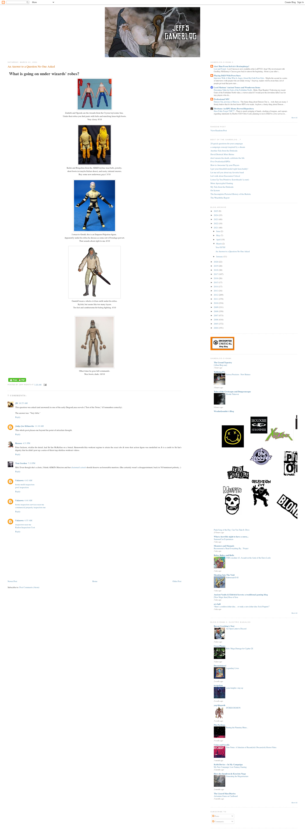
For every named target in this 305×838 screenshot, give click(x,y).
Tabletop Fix (219, 371)
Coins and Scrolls (221, 744)
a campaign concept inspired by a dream (227, 147)
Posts (216, 816)
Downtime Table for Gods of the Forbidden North (233, 90)
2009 (216, 307)
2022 (216, 223)
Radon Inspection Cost (25, 527)
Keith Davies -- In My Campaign (228, 764)
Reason (18, 443)
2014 (216, 286)
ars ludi (217, 603)
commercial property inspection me (30, 507)
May (218, 235)
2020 (216, 261)
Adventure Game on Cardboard (226, 796)
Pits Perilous (219, 724)
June (218, 231)
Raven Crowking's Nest (224, 625)
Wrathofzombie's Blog (224, 411)
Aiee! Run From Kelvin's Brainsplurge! (231, 66)
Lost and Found (220, 69)
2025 (216, 211)
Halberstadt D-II (232, 577)
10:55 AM (23, 403)
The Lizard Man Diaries (225, 793)
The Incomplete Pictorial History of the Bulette (230, 194)
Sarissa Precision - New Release (238, 374)
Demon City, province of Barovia (226, 101)
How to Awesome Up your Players (224, 165)
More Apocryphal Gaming (221, 183)
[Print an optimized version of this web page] (17, 382)
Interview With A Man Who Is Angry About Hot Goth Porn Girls (239, 78)
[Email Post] (44, 384)
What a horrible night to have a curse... (231, 536)
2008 (216, 311)
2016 (216, 278)
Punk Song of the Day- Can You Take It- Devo (231, 529)
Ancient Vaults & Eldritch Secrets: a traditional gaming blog (241, 594)
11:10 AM (39, 426)
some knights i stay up (234, 688)
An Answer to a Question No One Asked (31, 66)
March (219, 243)
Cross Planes (219, 645)
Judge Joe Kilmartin (24, 425)
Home (94, 581)
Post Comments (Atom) (29, 587)
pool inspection (22, 487)
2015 (216, 282)
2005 (216, 323)
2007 (216, 315)
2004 (216, 327)
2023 (216, 219)
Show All (294, 118)
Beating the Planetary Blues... (237, 727)
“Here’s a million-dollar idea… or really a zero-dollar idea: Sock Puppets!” (242, 606)
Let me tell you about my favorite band (227, 172)
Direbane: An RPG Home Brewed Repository (234, 108)
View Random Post (218, 130)
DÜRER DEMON (233, 707)
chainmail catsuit (78, 467)
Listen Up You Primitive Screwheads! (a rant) (229, 179)
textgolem (218, 685)
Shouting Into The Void (224, 574)
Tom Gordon (21, 463)
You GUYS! (220, 247)
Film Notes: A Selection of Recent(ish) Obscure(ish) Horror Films (251, 747)
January (219, 256)
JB (16, 403)
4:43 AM (28, 480)
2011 (216, 298)
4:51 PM (26, 443)
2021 (216, 227)
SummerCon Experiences (223, 539)
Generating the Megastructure (237, 776)
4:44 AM (28, 500)
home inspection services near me (29, 504)
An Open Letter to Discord (236, 628)
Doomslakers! (220, 665)
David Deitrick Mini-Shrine (222, 154)
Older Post (177, 581)
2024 (216, 215)
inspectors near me (23, 524)
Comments (219, 821)
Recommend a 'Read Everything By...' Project (231, 548)
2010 (216, 303)
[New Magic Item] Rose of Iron (226, 597)
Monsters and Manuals (224, 545)
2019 (216, 265)
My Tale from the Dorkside (222, 186)
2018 (216, 270)
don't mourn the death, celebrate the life (227, 158)
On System (215, 190)
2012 (216, 294)
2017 (216, 274)
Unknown (19, 480)
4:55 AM (28, 520)
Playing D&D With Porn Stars (227, 75)
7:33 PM (31, 463)
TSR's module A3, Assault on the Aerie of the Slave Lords (248, 557)
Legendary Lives (232, 668)
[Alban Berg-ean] (220, 365)
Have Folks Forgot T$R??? (224, 111)
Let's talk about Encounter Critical (225, 175)
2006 (216, 319)
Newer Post (12, 581)
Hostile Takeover (232, 394)
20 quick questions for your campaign (226, 143)
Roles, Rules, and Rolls (224, 555)
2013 (216, 290)
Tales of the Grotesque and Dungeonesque (232, 391)
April (218, 239)
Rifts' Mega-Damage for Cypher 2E (239, 648)
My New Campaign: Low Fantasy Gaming (230, 767)
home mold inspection (24, 484)
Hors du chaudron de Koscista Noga (230, 773)
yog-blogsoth (219, 705)
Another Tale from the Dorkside (223, 150)
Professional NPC (222, 99)
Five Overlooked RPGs (220, 161)
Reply (17, 417)
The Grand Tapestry (223, 362)
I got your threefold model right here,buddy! (229, 168)
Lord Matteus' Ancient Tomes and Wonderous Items (237, 87)
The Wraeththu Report (220, 197)
